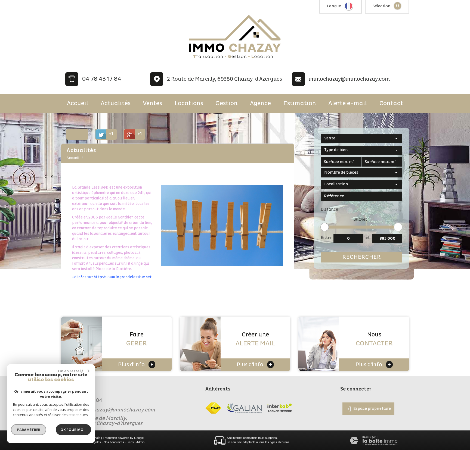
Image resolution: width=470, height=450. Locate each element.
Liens (130, 442)
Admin (140, 442)
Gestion (226, 103)
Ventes (152, 103)
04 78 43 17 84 (101, 79)
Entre (326, 237)
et (368, 237)
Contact (391, 103)
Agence (260, 103)
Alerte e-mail (347, 103)
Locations (189, 103)
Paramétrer (28, 429)
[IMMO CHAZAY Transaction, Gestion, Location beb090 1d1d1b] (235, 58)
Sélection (382, 6)
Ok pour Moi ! (73, 429)
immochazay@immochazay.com (349, 79)
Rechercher (361, 257)
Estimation (299, 103)
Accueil (77, 103)
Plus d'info (135, 364)
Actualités (116, 103)
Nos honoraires (114, 442)
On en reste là (71, 370)
